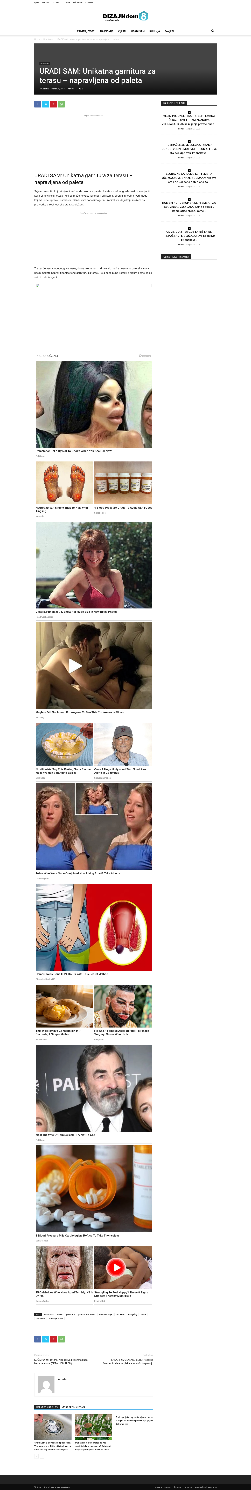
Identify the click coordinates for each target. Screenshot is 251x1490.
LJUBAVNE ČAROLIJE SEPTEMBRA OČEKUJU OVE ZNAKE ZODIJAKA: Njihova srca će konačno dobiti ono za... (189, 178)
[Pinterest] (53, 104)
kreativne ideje (105, 1314)
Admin (46, 88)
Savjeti (169, 31)
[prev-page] (36, 1456)
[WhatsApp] (61, 104)
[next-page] (42, 1456)
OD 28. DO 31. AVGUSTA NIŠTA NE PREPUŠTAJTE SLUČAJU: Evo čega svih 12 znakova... (189, 236)
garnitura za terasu (86, 1314)
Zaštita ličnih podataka (83, 2)
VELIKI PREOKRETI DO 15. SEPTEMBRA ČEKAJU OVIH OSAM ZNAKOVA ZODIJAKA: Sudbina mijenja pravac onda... (189, 120)
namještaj (132, 1314)
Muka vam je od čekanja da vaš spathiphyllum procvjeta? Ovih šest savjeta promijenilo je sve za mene (93, 1446)
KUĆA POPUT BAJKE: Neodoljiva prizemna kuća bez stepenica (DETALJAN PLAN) (61, 1361)
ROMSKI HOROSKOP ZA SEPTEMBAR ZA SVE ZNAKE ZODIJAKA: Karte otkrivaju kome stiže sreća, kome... (189, 207)
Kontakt (56, 2)
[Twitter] (45, 104)
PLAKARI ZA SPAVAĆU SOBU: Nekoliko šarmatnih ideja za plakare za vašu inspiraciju (128, 1361)
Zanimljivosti (86, 31)
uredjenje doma (56, 1318)
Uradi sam (138, 31)
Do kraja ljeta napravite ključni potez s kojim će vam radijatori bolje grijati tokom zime (134, 1420)
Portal (181, 128)
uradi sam (40, 1318)
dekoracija (48, 1314)
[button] (212, 31)
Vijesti (122, 31)
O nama (66, 2)
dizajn (59, 1314)
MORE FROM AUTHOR (74, 1407)
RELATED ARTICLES (47, 1407)
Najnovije (106, 31)
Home (37, 39)
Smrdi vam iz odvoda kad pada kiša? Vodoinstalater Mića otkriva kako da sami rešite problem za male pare (52, 1446)
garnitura (70, 1314)
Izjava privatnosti (41, 2)
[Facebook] (37, 104)
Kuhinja (154, 31)
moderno (120, 1314)
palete (143, 1314)
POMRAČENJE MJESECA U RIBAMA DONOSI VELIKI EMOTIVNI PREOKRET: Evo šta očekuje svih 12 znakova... (189, 149)
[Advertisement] (93, 141)
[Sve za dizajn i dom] (125, 16)
